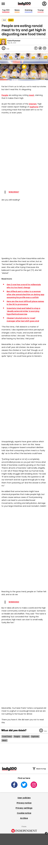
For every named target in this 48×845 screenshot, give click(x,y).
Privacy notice (24, 802)
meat (11, 20)
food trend (7, 736)
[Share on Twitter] (40, 48)
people (17, 736)
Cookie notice (24, 813)
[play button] (24, 66)
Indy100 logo (24, 4)
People (5, 95)
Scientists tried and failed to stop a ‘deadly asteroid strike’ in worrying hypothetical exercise (23, 311)
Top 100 (5, 10)
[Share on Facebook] (36, 48)
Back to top (41, 769)
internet (32, 104)
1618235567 (14, 192)
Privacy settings (24, 808)
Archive (24, 818)
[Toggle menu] (4, 4)
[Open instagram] (34, 785)
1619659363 (14, 602)
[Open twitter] (24, 785)
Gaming (28, 10)
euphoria (34, 107)
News (17, 10)
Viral (4, 20)
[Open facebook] (14, 785)
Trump (41, 10)
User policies (24, 797)
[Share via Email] (44, 48)
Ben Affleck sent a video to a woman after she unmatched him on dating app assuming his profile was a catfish (25, 294)
